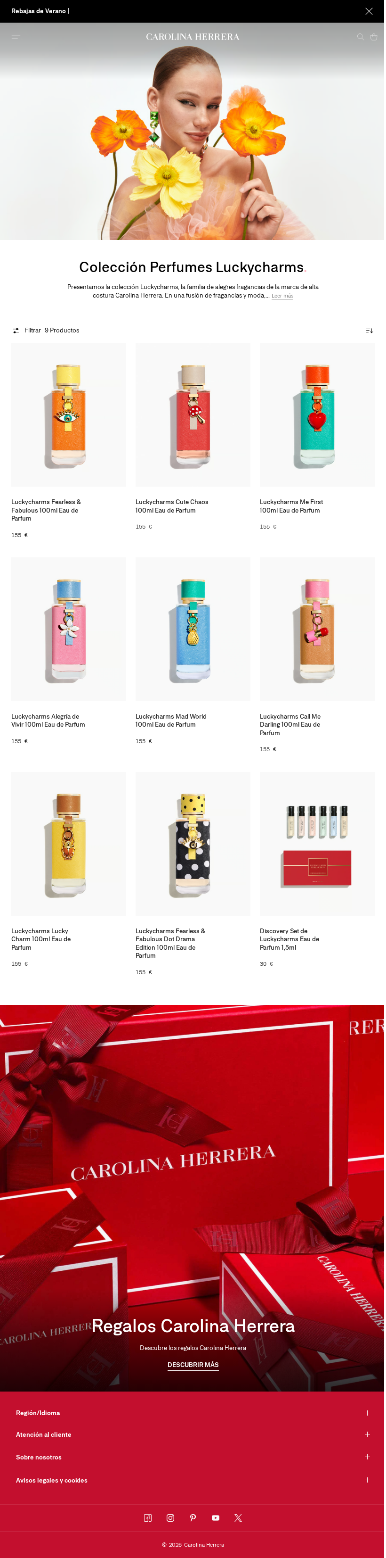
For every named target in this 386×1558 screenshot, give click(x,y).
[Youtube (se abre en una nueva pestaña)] (215, 1518)
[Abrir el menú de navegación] (16, 36)
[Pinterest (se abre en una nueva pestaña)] (193, 1518)
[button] (282, 295)
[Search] (360, 36)
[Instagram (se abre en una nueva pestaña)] (170, 1518)
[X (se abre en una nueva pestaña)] (238, 1518)
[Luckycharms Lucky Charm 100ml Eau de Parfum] (68, 844)
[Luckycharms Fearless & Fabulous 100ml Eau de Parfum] (68, 415)
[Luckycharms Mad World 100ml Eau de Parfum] (193, 629)
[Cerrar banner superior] (369, 11)
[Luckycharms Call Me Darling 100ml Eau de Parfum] (317, 629)
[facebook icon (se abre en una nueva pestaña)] (148, 1518)
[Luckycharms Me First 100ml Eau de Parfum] (317, 415)
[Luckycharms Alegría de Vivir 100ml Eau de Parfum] (68, 629)
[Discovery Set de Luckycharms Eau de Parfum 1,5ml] (317, 844)
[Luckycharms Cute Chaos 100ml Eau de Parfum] (193, 415)
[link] (193, 1365)
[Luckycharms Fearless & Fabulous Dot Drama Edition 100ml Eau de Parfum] (193, 844)
